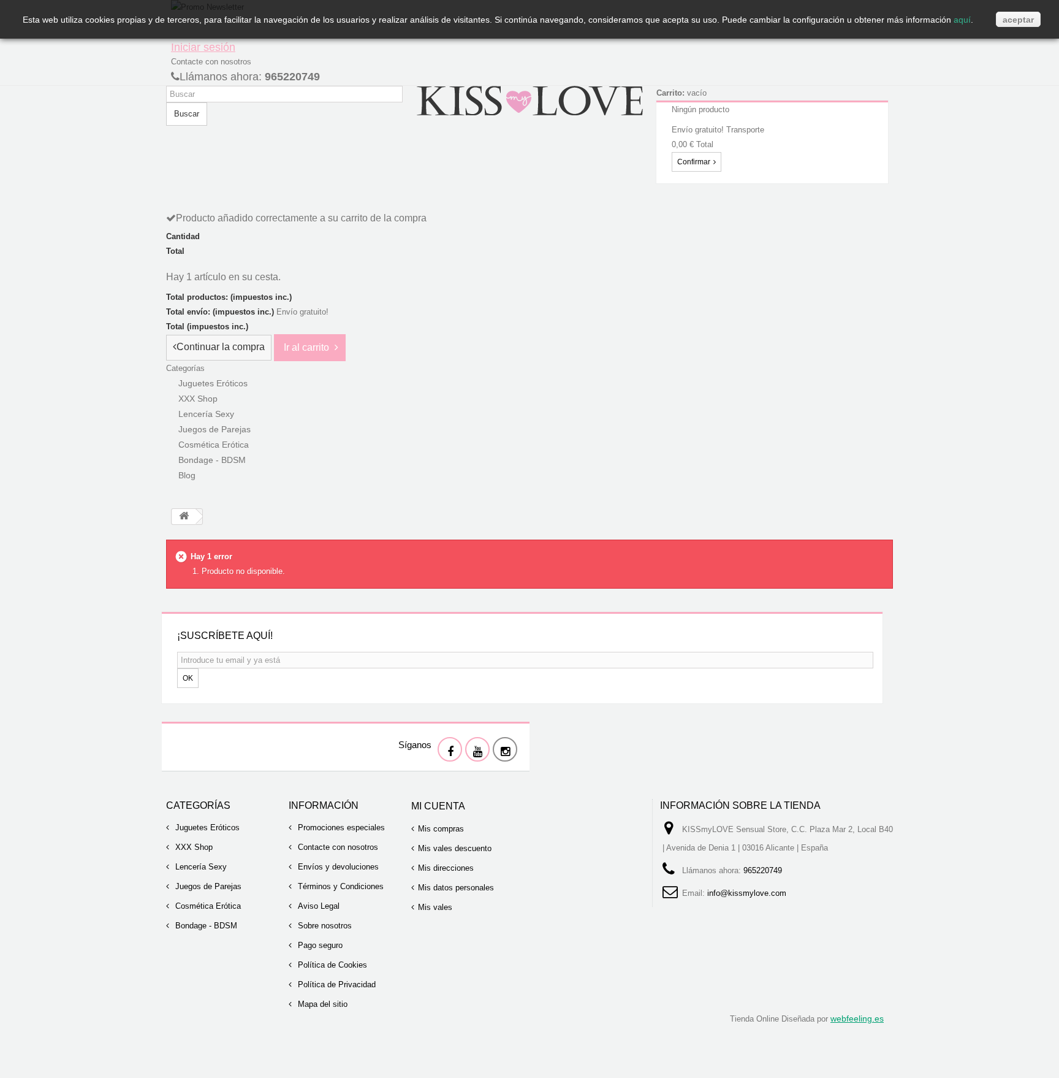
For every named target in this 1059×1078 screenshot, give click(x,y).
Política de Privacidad (335, 984)
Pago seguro (319, 945)
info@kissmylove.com (746, 893)
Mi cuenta (438, 806)
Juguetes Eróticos (206, 827)
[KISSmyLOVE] (529, 99)
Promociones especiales (340, 827)
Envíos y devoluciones (337, 866)
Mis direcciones (446, 868)
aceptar (1018, 20)
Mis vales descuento (455, 848)
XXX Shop (193, 847)
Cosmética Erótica (207, 906)
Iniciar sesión (203, 47)
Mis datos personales (456, 887)
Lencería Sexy (200, 866)
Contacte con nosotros (211, 61)
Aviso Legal (317, 906)
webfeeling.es (857, 1018)
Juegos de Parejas (207, 886)
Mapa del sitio (321, 1004)
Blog (186, 475)
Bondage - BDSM (212, 460)
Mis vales (435, 907)
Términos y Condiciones (339, 886)
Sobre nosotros (323, 925)
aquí (962, 20)
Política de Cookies (331, 964)
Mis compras (441, 828)
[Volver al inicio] (183, 516)
